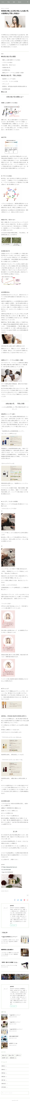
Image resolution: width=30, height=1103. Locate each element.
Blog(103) (6, 891)
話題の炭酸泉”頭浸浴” (13, 1036)
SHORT (5, 1057)
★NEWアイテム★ (13, 1043)
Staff (14, 2)
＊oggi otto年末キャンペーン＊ (9, 936)
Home (3, 2)
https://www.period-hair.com (10, 867)
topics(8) (2, 891)
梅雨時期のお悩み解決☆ (7, 949)
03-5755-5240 (7, 869)
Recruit (19, 2)
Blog (11, 1055)
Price (8, 2)
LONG (18, 1055)
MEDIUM (13, 1057)
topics (4, 1055)
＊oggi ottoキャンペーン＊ (15, 1015)
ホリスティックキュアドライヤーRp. (9, 965)
